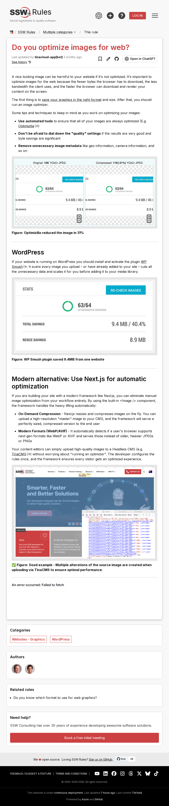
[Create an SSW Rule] (110, 16)
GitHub (99, 799)
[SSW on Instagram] (122, 773)
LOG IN (138, 15)
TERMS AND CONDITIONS (71, 773)
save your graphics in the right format (71, 100)
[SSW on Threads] (131, 773)
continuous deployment (68, 793)
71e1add (137, 793)
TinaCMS (19, 454)
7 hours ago (108, 792)
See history (19, 62)
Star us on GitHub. (101, 759)
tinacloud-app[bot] (49, 57)
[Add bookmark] (100, 58)
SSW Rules (26, 32)
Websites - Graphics (28, 639)
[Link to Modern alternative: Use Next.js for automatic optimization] (52, 386)
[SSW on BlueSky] (147, 773)
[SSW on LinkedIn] (105, 773)
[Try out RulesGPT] (99, 16)
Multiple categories (58, 32)
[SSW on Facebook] (114, 773)
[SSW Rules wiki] (122, 16)
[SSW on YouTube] (97, 773)
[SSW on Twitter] (139, 773)
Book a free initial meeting (84, 738)
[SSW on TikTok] (156, 773)
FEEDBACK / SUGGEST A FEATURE (30, 773)
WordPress (61, 639)
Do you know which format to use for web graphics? (55, 698)
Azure (85, 799)
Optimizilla (26, 126)
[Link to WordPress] (48, 252)
